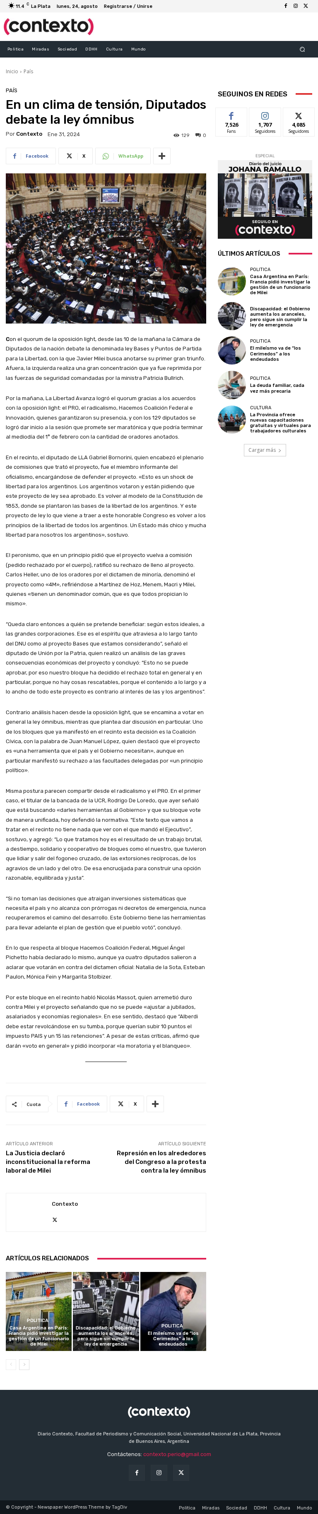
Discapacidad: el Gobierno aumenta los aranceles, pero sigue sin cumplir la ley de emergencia (106, 1336)
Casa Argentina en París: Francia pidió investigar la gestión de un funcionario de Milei (39, 1336)
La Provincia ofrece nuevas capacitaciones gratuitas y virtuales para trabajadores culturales (280, 423)
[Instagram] (296, 6)
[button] (302, 49)
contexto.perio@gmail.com (177, 1454)
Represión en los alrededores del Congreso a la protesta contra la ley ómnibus (161, 1161)
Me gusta (231, 114)
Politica (37, 1320)
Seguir (265, 114)
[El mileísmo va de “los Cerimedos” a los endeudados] (173, 1311)
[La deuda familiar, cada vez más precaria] (232, 385)
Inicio (12, 71)
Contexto (29, 134)
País (28, 71)
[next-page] (24, 1364)
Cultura (260, 407)
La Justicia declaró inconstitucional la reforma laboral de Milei (48, 1161)
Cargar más (262, 449)
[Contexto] (29, 1212)
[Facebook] (286, 6)
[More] (162, 156)
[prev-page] (11, 1364)
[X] (306, 6)
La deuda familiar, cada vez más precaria (277, 388)
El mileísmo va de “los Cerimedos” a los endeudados (173, 1339)
